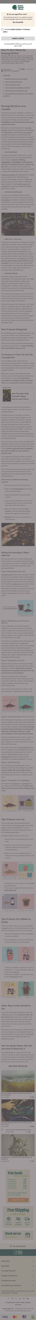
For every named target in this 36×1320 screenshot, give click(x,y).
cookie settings (15, 29)
